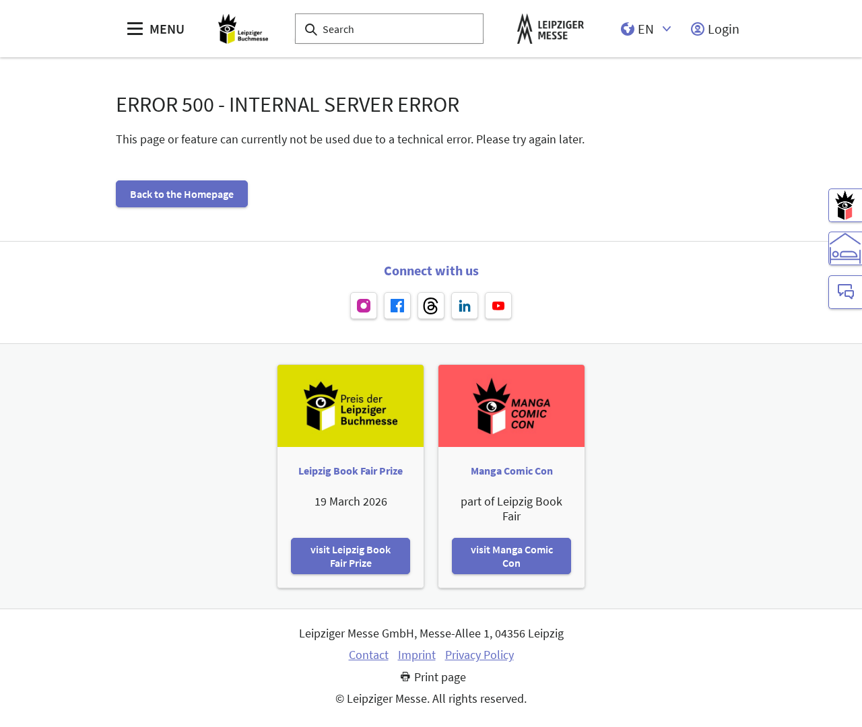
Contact (369, 655)
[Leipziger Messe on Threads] (431, 305)
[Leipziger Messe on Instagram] (363, 305)
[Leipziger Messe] (550, 28)
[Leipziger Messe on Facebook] (397, 305)
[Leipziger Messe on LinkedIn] (464, 305)
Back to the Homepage (182, 194)
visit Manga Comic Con (512, 556)
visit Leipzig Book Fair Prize (350, 556)
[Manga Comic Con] (845, 205)
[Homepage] (243, 28)
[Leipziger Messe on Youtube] (498, 305)
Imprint (417, 655)
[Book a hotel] (845, 248)
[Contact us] (845, 292)
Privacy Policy (479, 655)
